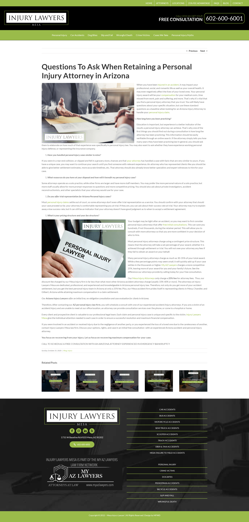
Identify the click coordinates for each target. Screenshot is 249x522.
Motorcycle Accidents (167, 422)
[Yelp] (92, 430)
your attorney (134, 160)
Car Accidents (167, 409)
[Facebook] (72, 430)
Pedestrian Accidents (167, 483)
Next (202, 50)
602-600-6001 (224, 18)
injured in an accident (168, 84)
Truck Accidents (167, 440)
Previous (193, 50)
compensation (168, 95)
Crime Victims (167, 470)
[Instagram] (78, 430)
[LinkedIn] (85, 430)
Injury (70, 350)
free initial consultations (175, 224)
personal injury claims (58, 202)
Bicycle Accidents (167, 489)
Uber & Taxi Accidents (167, 446)
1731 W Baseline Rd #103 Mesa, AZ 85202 (82, 437)
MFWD (157, 515)
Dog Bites (167, 477)
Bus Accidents (167, 415)
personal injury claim (159, 112)
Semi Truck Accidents (167, 428)
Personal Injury (167, 464)
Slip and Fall (167, 495)
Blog (65, 350)
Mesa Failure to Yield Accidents (167, 453)
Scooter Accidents (167, 434)
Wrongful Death (167, 501)
